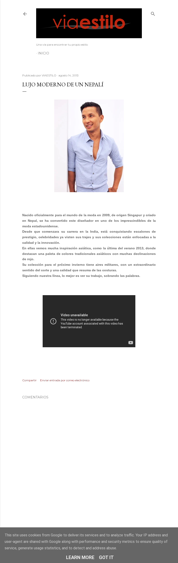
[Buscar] (153, 12)
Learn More (80, 557)
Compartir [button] (29, 380)
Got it (106, 557)
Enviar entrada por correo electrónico (64, 380)
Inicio (43, 53)
